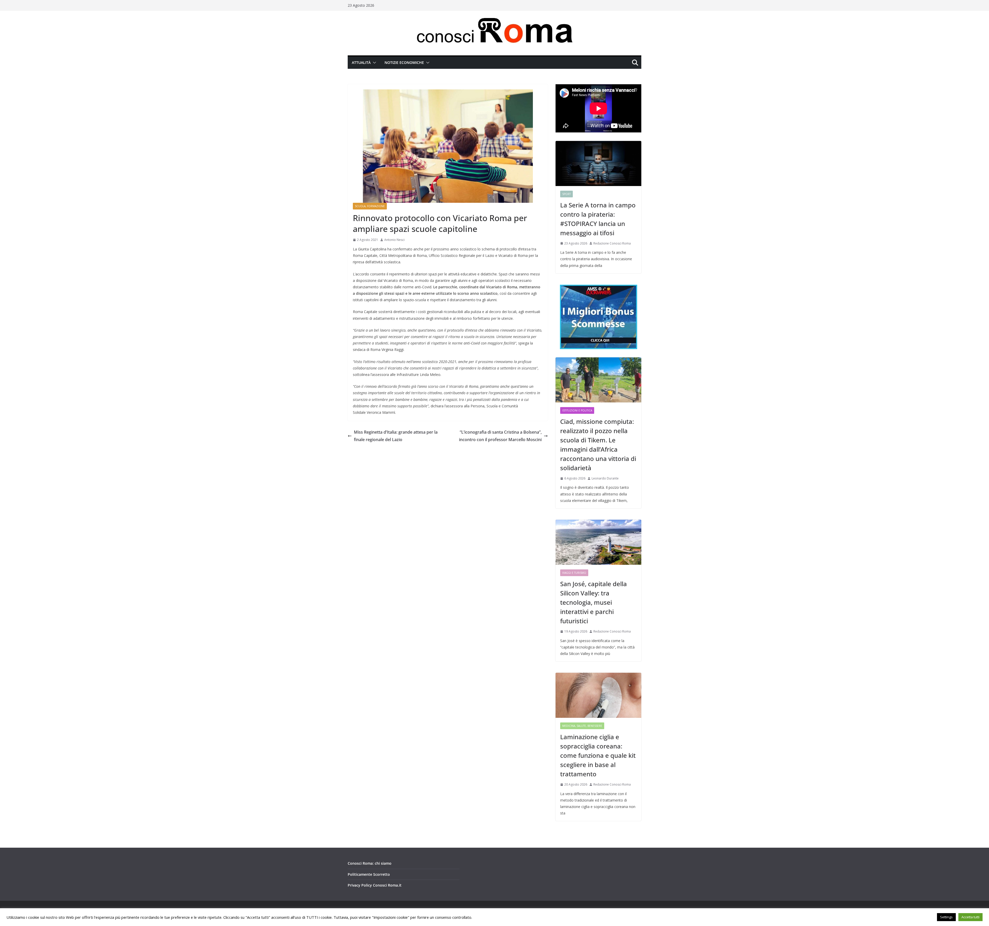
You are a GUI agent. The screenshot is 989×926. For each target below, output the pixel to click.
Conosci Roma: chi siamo (369, 863)
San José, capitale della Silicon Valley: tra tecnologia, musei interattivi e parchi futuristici (593, 602)
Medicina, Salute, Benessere (582, 726)
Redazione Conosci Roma (612, 243)
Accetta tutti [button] (970, 917)
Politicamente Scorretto (369, 874)
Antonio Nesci (394, 240)
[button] (373, 62)
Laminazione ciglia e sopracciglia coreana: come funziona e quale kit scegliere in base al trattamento (598, 755)
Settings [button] (946, 917)
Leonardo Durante (605, 478)
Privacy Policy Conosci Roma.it (375, 885)
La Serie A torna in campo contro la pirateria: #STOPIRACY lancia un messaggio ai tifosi (598, 219)
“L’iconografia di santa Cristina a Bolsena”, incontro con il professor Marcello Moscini (500, 435)
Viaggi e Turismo (574, 573)
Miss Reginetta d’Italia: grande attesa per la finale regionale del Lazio (396, 435)
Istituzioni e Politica (577, 410)
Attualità (361, 62)
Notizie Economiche (404, 62)
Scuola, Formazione (370, 206)
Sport (566, 194)
